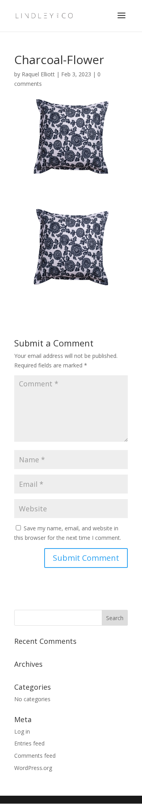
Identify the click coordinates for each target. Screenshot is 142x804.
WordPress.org (33, 768)
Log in (22, 731)
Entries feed (29, 743)
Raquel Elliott (38, 74)
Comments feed (35, 755)
